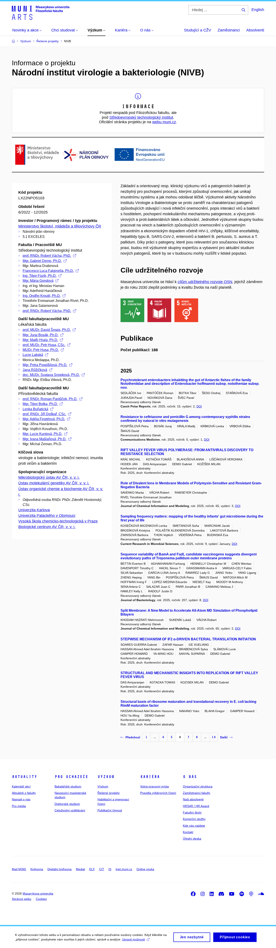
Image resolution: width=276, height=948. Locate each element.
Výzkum (105, 776)
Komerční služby (194, 819)
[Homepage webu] (40, 12)
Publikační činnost (109, 810)
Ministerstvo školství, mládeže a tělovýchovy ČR (59, 226)
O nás (190, 776)
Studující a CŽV (197, 30)
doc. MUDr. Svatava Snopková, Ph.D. (51, 375)
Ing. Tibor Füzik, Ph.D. (39, 276)
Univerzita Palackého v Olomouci (46, 515)
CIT (101, 869)
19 (214, 737)
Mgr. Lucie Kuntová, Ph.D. (42, 434)
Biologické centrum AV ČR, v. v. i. (46, 527)
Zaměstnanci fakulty (196, 793)
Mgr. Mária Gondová (38, 280)
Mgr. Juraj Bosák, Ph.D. (40, 335)
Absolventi (255, 30)
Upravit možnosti (133, 939)
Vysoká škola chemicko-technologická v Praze (58, 521)
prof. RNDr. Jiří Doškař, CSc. (44, 414)
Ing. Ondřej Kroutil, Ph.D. (42, 296)
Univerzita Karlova (34, 510)
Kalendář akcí (21, 786)
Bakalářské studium (68, 786)
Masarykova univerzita (38, 893)
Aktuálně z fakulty (24, 793)
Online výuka (145, 869)
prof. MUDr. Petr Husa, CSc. (44, 345)
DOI (199, 406)
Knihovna (36, 869)
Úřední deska (192, 838)
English (257, 10)
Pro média (19, 806)
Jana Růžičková (35, 370)
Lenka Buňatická (35, 409)
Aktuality (24, 776)
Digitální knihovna (59, 869)
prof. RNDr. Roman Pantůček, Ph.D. (50, 399)
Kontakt (188, 832)
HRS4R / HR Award (196, 806)
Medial (80, 869)
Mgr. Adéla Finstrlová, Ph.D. (44, 419)
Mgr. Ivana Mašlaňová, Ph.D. (44, 439)
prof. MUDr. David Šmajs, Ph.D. (47, 330)
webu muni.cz (164, 122)
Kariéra (150, 776)
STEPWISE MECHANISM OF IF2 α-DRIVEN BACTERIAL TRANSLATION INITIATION (188, 639)
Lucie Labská (33, 355)
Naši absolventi (193, 799)
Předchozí (132, 737)
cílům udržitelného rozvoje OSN (205, 282)
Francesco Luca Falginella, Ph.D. (48, 271)
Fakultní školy (192, 812)
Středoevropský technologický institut (141, 117)
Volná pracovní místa (154, 786)
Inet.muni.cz (124, 869)
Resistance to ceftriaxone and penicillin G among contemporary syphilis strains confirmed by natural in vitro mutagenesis (185, 419)
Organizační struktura (197, 786)
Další (223, 737)
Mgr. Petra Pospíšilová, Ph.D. (45, 365)
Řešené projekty (108, 793)
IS (109, 869)
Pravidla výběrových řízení (158, 793)
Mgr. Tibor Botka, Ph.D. (40, 404)
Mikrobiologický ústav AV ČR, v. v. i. (49, 477)
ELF (92, 869)
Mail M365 (19, 869)
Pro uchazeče (71, 776)
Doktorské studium (67, 804)
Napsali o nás (21, 799)
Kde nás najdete (194, 825)
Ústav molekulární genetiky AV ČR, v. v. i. (53, 483)
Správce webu (21, 899)
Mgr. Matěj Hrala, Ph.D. (40, 340)
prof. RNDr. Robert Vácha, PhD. (47, 255)
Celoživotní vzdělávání (70, 810)
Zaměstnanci (229, 30)
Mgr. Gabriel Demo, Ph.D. (42, 261)
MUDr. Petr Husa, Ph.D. (41, 350)
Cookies (41, 899)
